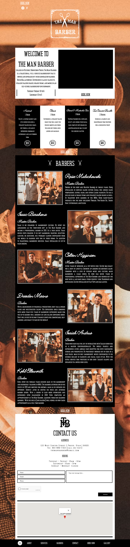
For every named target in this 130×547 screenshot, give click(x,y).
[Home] (20, 543)
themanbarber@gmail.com (65, 450)
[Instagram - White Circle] (22, 8)
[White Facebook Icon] (26, 8)
